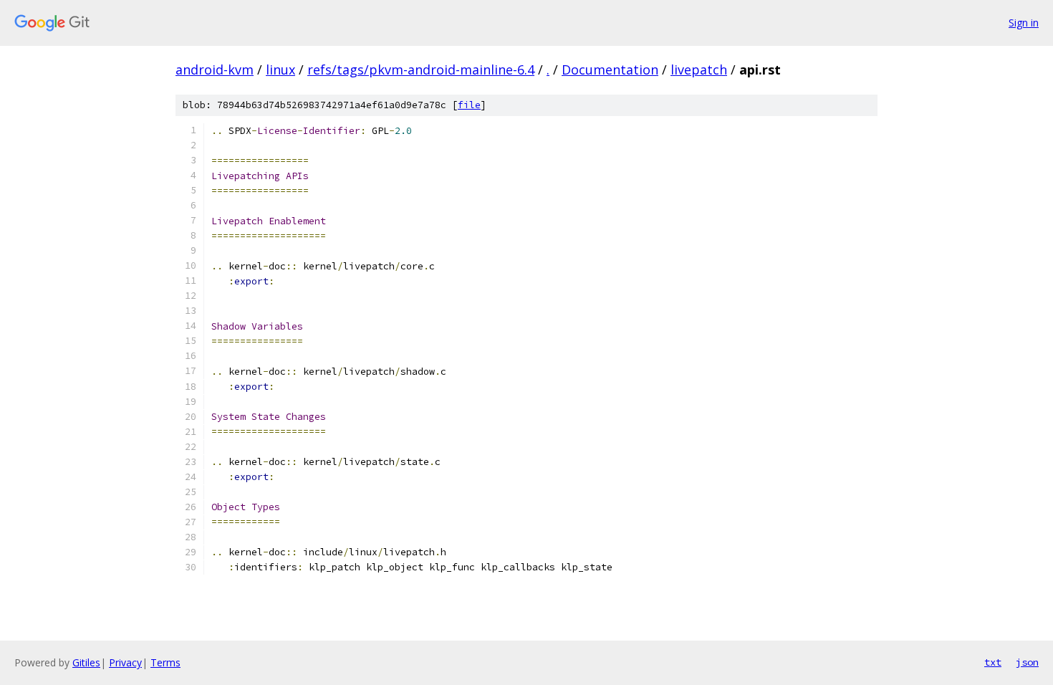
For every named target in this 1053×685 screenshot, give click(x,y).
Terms (165, 662)
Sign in (1024, 22)
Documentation (610, 69)
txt (992, 662)
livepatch (698, 69)
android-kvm (215, 69)
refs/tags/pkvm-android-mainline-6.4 (420, 69)
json (1027, 662)
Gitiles (86, 662)
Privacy (125, 662)
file (469, 105)
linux (280, 69)
